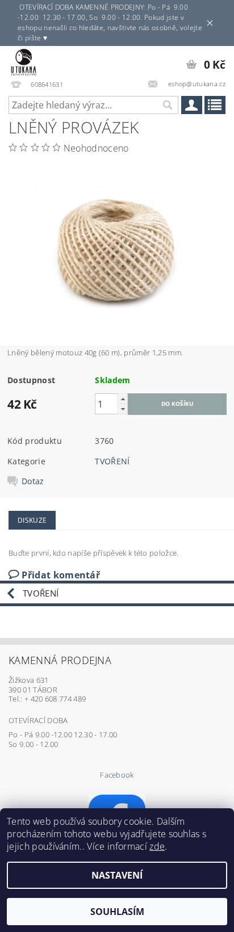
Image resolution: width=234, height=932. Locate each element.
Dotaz (33, 481)
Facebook (117, 775)
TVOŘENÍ (112, 461)
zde (157, 846)
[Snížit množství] (123, 409)
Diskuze (32, 520)
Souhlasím (117, 911)
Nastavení (117, 875)
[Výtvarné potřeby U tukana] (24, 60)
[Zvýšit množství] (123, 398)
